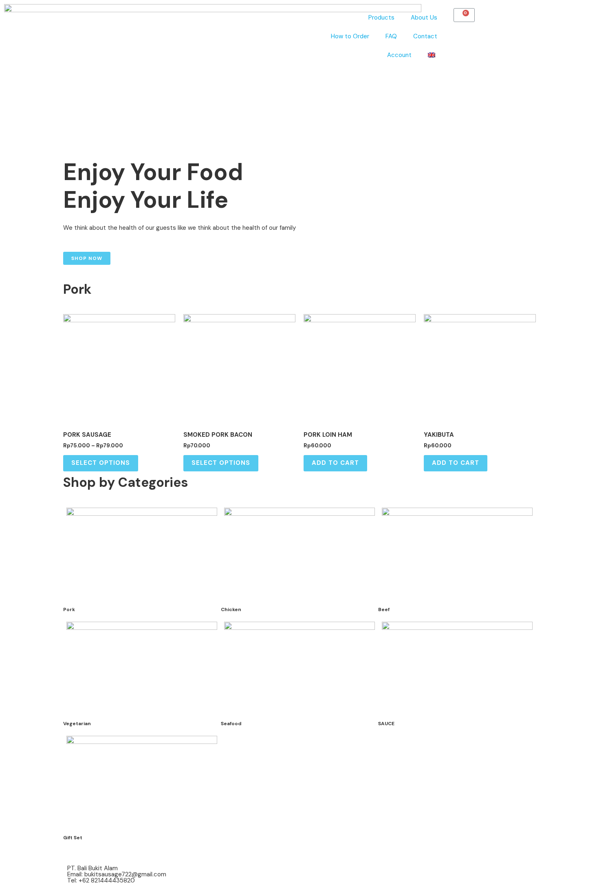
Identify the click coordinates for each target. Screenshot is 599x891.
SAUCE (386, 723)
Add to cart (335, 463)
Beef (384, 609)
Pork (69, 609)
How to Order (350, 36)
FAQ (391, 36)
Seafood (231, 723)
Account (399, 55)
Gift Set (72, 837)
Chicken (231, 609)
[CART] (464, 15)
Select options (100, 463)
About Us (424, 17)
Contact (425, 36)
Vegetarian (77, 723)
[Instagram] (314, 872)
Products (381, 17)
